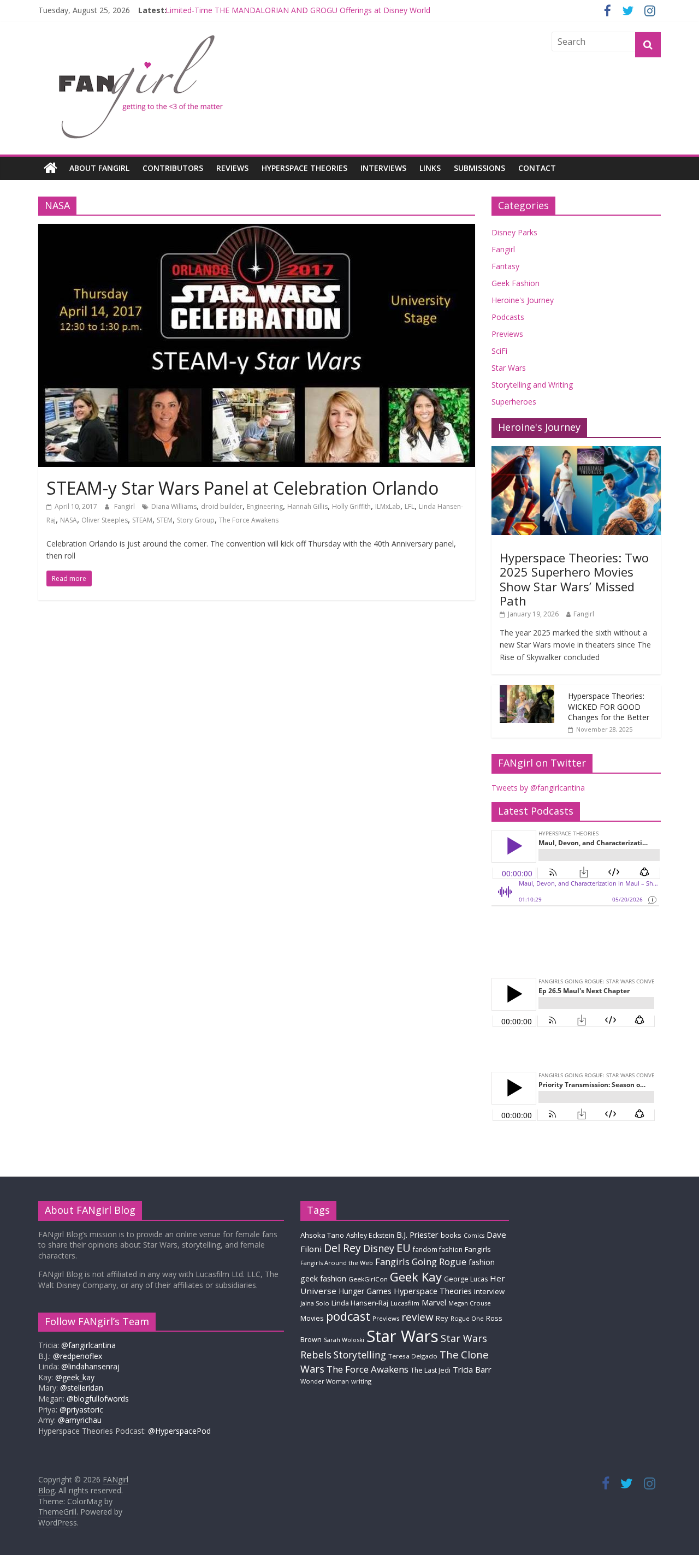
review (417, 1317)
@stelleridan (81, 1387)
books (451, 1235)
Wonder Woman (324, 1381)
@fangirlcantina (88, 1345)
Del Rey (342, 1248)
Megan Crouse (469, 1303)
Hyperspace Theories (304, 168)
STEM (165, 520)
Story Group (196, 520)
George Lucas (466, 1279)
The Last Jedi (431, 1370)
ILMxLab (387, 506)
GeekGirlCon (368, 1279)
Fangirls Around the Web (336, 1263)
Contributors (173, 168)
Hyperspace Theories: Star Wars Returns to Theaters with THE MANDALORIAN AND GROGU (329, 7)
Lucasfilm (404, 1303)
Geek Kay (416, 1276)
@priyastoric (81, 1409)
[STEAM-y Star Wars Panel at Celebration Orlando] (256, 230)
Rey (442, 1318)
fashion (482, 1262)
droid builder (221, 506)
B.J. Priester (417, 1234)
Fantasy (505, 266)
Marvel (434, 1302)
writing (361, 1381)
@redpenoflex (77, 1356)
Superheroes (513, 401)
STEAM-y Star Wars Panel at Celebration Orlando (242, 488)
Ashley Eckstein (370, 1235)
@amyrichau (80, 1420)
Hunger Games (365, 1291)
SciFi (499, 351)
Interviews (383, 168)
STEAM (142, 520)
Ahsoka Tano (322, 1235)
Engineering (265, 506)
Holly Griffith (351, 506)
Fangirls (478, 1249)
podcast (348, 1316)
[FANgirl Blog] (50, 168)
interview (489, 1291)
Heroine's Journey (522, 300)
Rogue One (467, 1318)
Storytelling (360, 1354)
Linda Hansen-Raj (359, 1303)
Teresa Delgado (412, 1356)
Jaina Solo (314, 1303)
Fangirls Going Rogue (420, 1261)
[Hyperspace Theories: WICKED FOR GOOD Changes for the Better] (526, 691)
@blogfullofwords (98, 1398)
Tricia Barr (472, 1369)
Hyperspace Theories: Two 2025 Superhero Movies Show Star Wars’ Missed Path (574, 579)
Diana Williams (174, 506)
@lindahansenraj (90, 1366)
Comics (474, 1235)
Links (430, 168)
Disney (378, 1248)
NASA (68, 520)
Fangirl (125, 506)
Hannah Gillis (307, 506)
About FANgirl (99, 168)
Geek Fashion (515, 283)
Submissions (479, 168)
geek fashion (323, 1278)
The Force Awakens (249, 520)
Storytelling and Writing (532, 384)
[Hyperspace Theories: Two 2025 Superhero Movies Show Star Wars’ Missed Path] (576, 452)
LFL (409, 506)
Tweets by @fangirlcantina (538, 787)
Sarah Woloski (344, 1340)
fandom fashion (438, 1249)
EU (403, 1248)
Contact (537, 168)
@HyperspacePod (179, 1431)
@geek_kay (74, 1377)
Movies (312, 1318)
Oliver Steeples (104, 520)
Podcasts (507, 317)
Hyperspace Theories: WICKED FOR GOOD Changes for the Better (608, 706)
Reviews (232, 168)
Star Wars (508, 368)
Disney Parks (514, 232)
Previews (507, 334)
